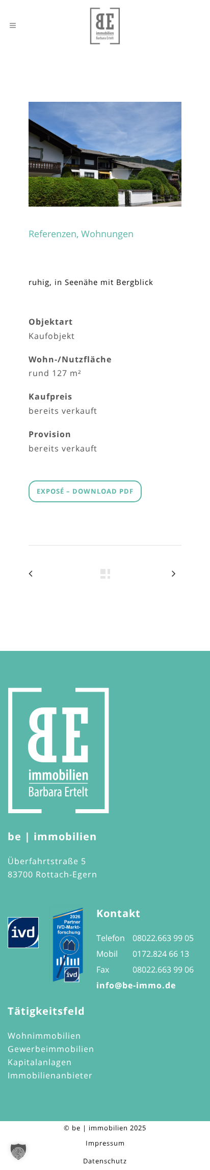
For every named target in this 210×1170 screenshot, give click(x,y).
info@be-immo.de (136, 985)
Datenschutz (105, 1160)
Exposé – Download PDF (85, 491)
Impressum (105, 1143)
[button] (18, 1151)
